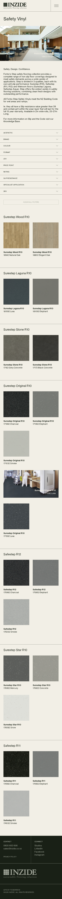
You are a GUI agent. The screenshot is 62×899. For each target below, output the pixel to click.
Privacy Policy (9, 857)
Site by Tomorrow (11, 890)
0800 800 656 (10, 845)
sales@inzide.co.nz (12, 848)
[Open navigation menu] (55, 5)
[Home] (15, 6)
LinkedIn (38, 848)
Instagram (39, 855)
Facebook (39, 851)
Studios (38, 845)
